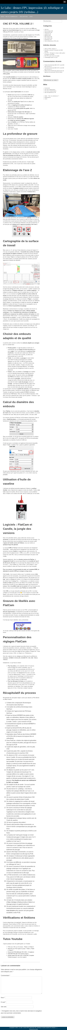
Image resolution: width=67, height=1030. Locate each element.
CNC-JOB (30, 658)
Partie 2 (32, 947)
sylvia (36, 1029)
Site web (3, 1006)
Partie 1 (26, 947)
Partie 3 (11, 950)
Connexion (47, 88)
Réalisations (24, 16)
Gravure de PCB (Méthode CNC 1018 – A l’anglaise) (21, 952)
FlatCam (15, 547)
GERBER (11, 658)
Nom (3, 997)
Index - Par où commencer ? (52, 95)
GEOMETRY (24, 658)
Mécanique (47, 36)
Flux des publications (50, 89)
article (9, 70)
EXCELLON (17, 658)
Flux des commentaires (50, 90)
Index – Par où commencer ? (9, 16)
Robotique (47, 39)
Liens (31, 16)
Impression (47, 32)
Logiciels (47, 33)
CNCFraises (14, 393)
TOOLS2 (5, 659)
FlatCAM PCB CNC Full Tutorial (16, 953)
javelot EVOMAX (24, 392)
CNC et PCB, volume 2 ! (51, 48)
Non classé (47, 38)
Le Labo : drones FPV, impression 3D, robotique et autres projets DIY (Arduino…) (38, 1027)
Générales (5, 658)
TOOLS (36, 658)
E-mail (3, 1002)
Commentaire (5, 975)
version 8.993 (33, 569)
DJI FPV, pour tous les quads (52, 55)
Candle (7, 574)
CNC (46, 29)
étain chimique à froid (14, 902)
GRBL (7, 591)
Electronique (48, 30)
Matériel (47, 35)
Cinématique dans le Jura (51, 57)
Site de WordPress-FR (50, 92)
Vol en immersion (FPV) (50, 41)
